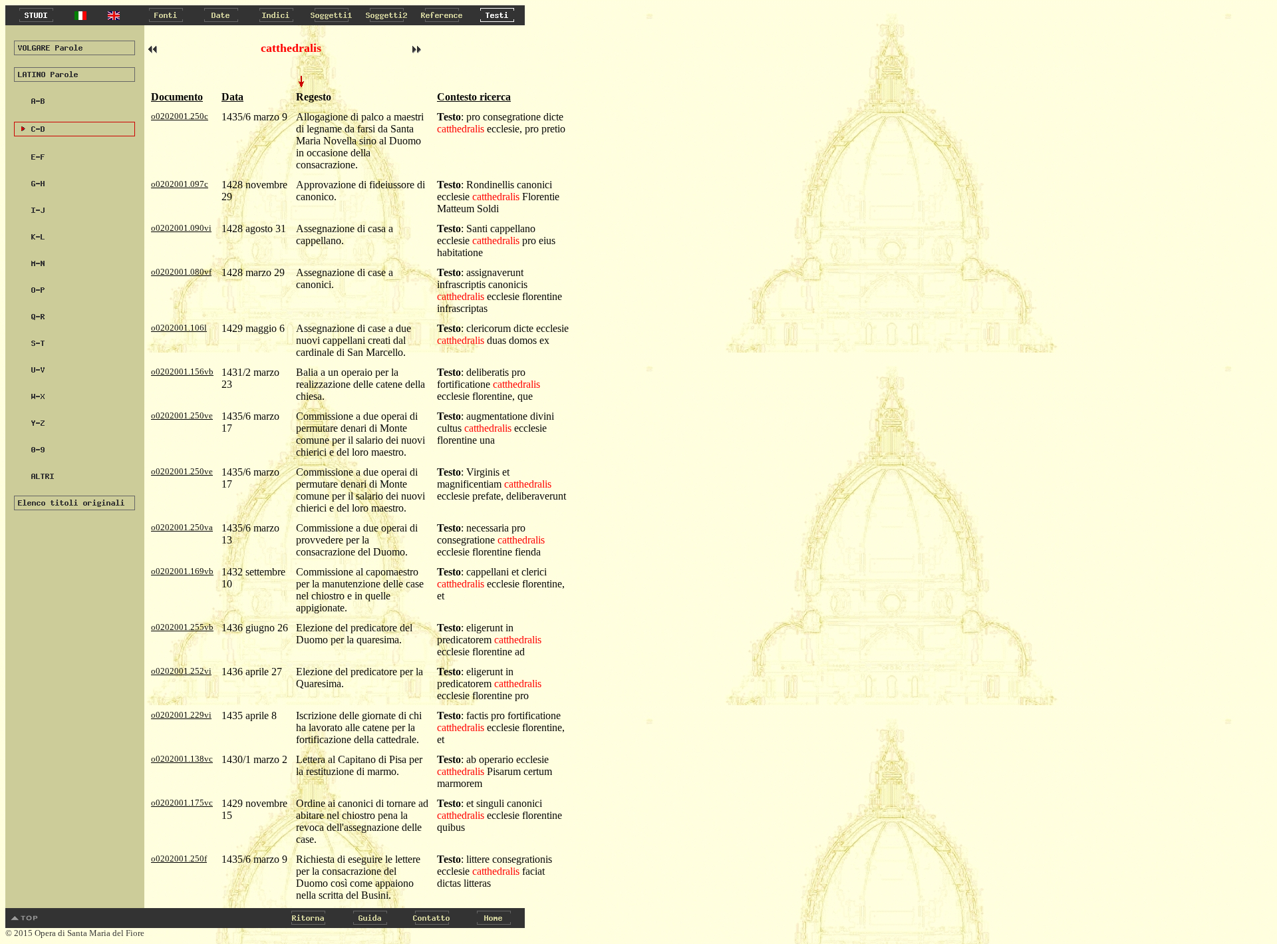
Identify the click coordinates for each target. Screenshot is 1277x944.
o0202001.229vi (181, 715)
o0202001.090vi (181, 228)
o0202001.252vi (181, 671)
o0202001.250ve (182, 415)
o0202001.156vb (182, 372)
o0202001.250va (182, 527)
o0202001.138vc (182, 759)
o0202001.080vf (181, 272)
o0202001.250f (179, 859)
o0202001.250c (179, 116)
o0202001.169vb (182, 571)
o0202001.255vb (182, 627)
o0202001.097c (179, 184)
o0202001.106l (179, 328)
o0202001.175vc (182, 803)
